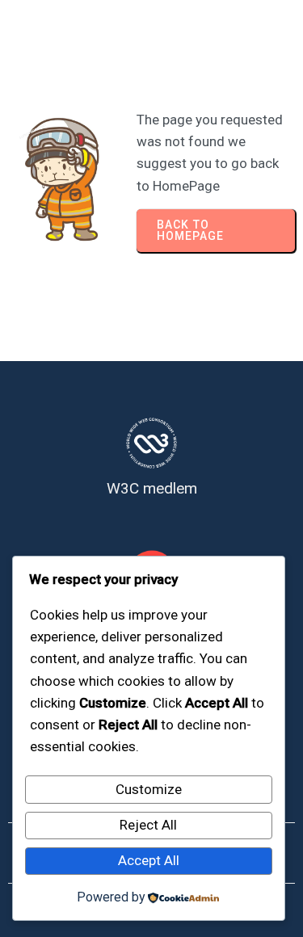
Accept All (148, 860)
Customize (149, 789)
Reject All (148, 825)
